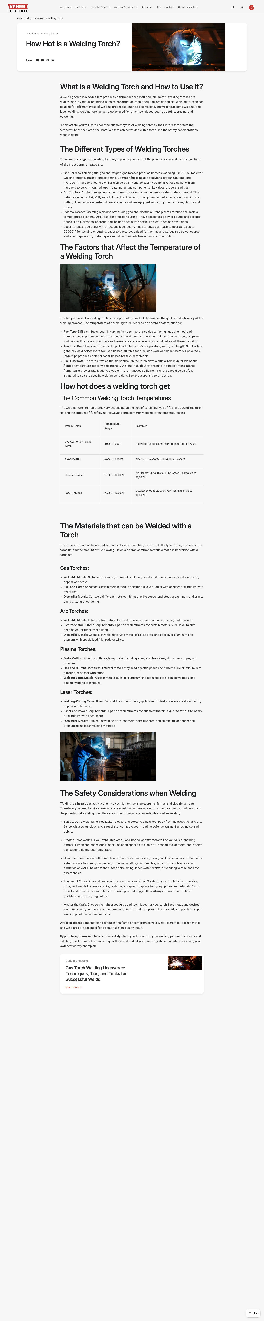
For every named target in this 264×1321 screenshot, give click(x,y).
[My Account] (242, 7)
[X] (42, 60)
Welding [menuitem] (64, 7)
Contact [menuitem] (169, 7)
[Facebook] (37, 60)
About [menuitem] (145, 7)
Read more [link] (73, 987)
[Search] (233, 7)
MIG (97, 197)
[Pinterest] (47, 60)
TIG (91, 197)
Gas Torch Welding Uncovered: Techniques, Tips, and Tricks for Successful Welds (96, 973)
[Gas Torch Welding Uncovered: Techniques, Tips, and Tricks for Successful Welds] (185, 974)
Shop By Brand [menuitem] (99, 7)
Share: (29, 60)
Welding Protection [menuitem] (124, 7)
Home (20, 18)
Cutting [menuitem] (80, 7)
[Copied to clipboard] (52, 60)
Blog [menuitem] (158, 7)
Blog (29, 18)
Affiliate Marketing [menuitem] (188, 7)
